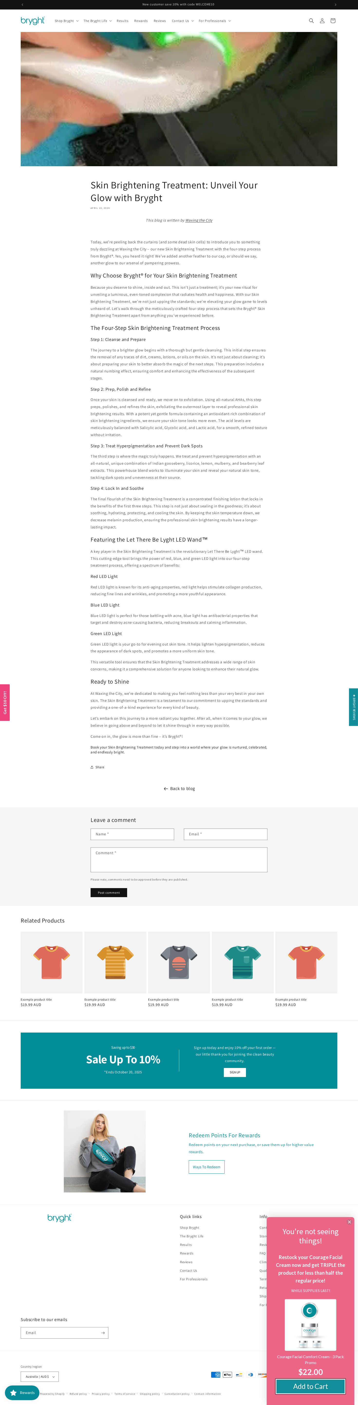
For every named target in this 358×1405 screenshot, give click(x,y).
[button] (66, 21)
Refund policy (78, 1393)
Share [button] (99, 767)
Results (186, 1244)
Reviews (186, 1262)
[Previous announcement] (22, 4)
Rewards (186, 1253)
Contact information (207, 1393)
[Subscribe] (102, 1333)
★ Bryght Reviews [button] (354, 707)
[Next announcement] (335, 4)
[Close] (349, 1222)
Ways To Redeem (206, 1166)
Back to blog (182, 788)
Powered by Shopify (52, 1393)
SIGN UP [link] (235, 1072)
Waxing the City (198, 220)
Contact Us (188, 1270)
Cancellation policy (177, 1393)
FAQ (263, 1253)
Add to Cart (310, 1386)
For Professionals (193, 1279)
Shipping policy (150, 1393)
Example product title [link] (36, 1000)
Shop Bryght (189, 1227)
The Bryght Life (192, 1236)
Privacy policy (101, 1393)
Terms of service (124, 1393)
